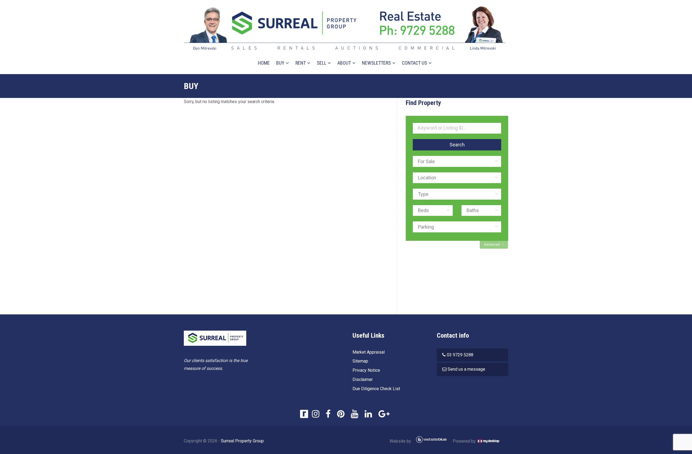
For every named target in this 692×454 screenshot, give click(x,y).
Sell (321, 63)
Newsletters (376, 63)
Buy (280, 63)
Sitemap (360, 361)
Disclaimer (362, 379)
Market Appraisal (368, 352)
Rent (300, 63)
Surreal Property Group (242, 440)
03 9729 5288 (460, 354)
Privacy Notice (366, 370)
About (344, 63)
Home (264, 63)
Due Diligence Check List (376, 388)
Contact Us (414, 63)
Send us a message (466, 369)
